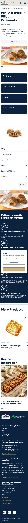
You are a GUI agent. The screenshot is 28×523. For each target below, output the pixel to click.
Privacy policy (5, 434)
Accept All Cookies (14, 269)
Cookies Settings (14, 262)
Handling (4, 165)
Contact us (14, 41)
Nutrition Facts (6, 154)
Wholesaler (4, 176)
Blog (3, 432)
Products (4, 428)
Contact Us (5, 497)
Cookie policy (5, 436)
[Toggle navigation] (24, 3)
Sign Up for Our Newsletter (9, 454)
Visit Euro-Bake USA (7, 503)
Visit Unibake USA (7, 500)
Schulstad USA (6, 477)
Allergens (4, 149)
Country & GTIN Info (8, 171)
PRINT (23, 184)
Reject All (14, 265)
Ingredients (4, 160)
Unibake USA (14, 477)
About (3, 430)
